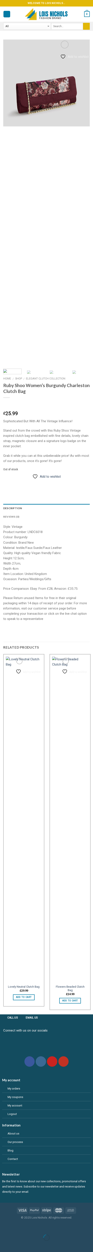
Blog (10, 1150)
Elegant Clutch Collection (45, 378)
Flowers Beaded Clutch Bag (70, 988)
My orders (14, 1088)
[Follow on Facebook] (29, 1061)
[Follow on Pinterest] (52, 1061)
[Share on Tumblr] (43, 482)
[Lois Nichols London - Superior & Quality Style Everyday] (46, 14)
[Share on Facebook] (14, 482)
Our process (15, 1142)
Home (7, 378)
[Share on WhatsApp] (6, 482)
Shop (18, 378)
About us (13, 1133)
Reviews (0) (11, 516)
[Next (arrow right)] (16, 1245)
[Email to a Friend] (29, 482)
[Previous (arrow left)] (4, 1245)
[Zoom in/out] (16, 1227)
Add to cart (24, 997)
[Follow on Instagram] (41, 1061)
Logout (12, 1114)
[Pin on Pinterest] (36, 482)
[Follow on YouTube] (63, 1061)
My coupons (15, 1097)
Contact (13, 1159)
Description (12, 508)
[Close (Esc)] (4, 1227)
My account (15, 1105)
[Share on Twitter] (21, 482)
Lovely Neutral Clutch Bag (24, 986)
